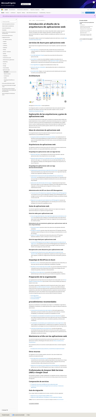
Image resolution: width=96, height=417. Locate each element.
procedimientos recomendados (86, 30)
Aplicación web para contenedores (38, 67)
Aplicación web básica (35, 154)
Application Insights (55, 60)
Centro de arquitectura (40, 20)
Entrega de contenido (35, 230)
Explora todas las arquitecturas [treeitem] (8, 26)
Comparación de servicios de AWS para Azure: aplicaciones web (44, 384)
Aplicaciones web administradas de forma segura (41, 182)
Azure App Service (35, 49)
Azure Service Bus (34, 71)
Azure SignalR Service (35, 64)
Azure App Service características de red (39, 358)
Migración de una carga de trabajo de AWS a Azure (41, 395)
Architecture (82, 24)
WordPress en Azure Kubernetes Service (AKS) (40, 266)
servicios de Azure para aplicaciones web (87, 23)
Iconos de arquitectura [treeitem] (6, 28)
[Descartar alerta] (94, 2)
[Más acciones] (66, 20)
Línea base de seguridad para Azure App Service (41, 328)
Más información (60, 399)
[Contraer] (16, 19)
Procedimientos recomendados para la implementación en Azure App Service (47, 323)
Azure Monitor (34, 59)
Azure (34, 20)
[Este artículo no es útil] (81, 40)
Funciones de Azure (35, 298)
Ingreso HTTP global (35, 235)
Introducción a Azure (90, 12)
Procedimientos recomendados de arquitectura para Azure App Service (46, 315)
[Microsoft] (2, 9)
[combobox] (8, 21)
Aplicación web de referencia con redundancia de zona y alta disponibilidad (47, 158)
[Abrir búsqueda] (88, 10)
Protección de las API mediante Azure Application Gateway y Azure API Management (48, 193)
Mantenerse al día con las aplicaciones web (85, 32)
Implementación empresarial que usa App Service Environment (44, 170)
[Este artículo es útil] (80, 40)
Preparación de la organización (86, 28)
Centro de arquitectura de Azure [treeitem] (8, 24)
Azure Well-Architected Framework (43, 287)
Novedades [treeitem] (4, 30)
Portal (83, 12)
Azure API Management (36, 297)
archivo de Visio (37, 105)
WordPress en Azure (35, 262)
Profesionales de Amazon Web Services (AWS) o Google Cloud (85, 35)
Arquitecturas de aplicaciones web (36, 111)
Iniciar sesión (92, 9)
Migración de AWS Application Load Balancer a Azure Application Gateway (46, 397)
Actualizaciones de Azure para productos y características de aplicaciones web (47, 348)
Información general (35, 227)
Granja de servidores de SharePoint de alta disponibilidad (43, 137)
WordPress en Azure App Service (38, 272)
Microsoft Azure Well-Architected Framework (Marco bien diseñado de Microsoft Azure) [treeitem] (9, 90)
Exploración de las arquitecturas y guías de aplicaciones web (86, 27)
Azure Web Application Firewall (37, 55)
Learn (30, 20)
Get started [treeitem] (6, 71)
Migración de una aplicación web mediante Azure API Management (45, 200)
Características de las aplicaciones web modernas (41, 310)
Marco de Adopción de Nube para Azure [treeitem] (8, 94)
